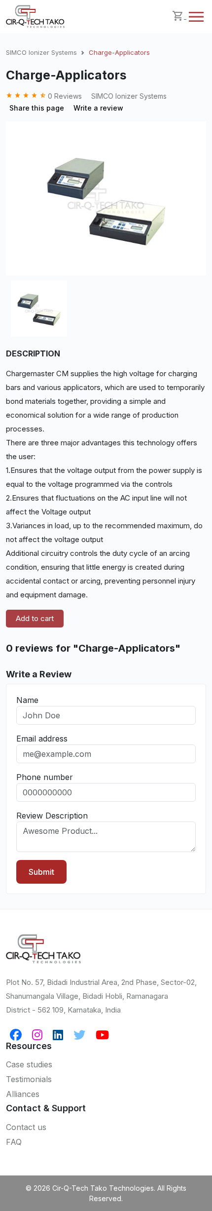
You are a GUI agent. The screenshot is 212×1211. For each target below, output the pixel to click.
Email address (42, 738)
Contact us (26, 1127)
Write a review (98, 108)
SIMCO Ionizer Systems (41, 52)
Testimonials (29, 1079)
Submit (41, 872)
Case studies (29, 1064)
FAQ (14, 1142)
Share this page (36, 108)
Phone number (44, 777)
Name (27, 700)
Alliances (22, 1094)
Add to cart (35, 618)
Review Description (52, 815)
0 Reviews (45, 96)
